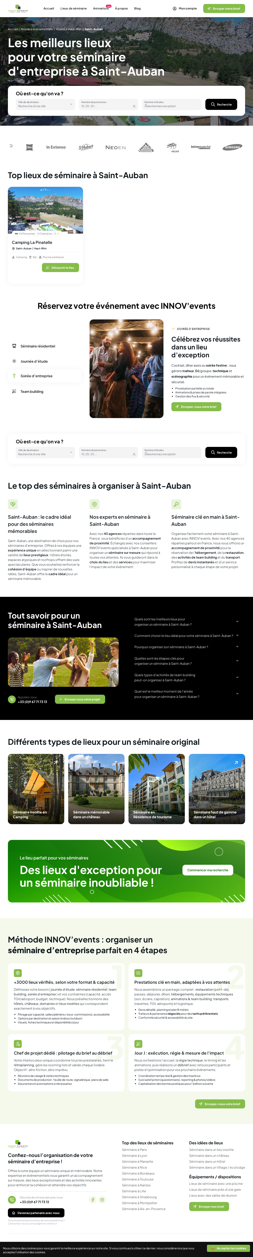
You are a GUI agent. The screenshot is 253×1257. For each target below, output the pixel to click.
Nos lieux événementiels (37, 29)
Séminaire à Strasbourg (139, 1197)
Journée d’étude (34, 361)
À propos (121, 8)
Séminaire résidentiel (38, 346)
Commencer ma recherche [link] (207, 870)
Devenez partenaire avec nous (38, 1213)
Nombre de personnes (93, 101)
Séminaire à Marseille (137, 1161)
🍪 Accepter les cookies (228, 1248)
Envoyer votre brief (226, 8)
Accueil (48, 8)
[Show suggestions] (71, 104)
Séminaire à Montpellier (139, 1203)
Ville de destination (28, 101)
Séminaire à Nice (134, 1167)
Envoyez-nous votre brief (198, 402)
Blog (137, 8)
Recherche (224, 104)
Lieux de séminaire (73, 8)
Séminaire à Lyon (134, 1155)
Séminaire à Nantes (136, 1185)
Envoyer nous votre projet (82, 699)
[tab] (41, 190)
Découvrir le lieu (63, 267)
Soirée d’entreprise (37, 376)
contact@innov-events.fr (43, 1223)
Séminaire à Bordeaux (138, 1173)
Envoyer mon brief (211, 1206)
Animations (101, 8)
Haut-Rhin (74, 29)
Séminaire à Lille (134, 1191)
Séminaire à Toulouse (138, 1179)
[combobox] (40, 106)
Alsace (60, 29)
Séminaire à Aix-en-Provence (144, 1209)
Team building (32, 391)
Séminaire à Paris (134, 1149)
